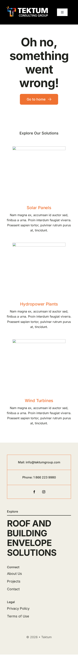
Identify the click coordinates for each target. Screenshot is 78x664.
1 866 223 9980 (44, 477)
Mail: (22, 462)
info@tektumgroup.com (43, 462)
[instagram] (44, 492)
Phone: (27, 477)
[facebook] (34, 492)
